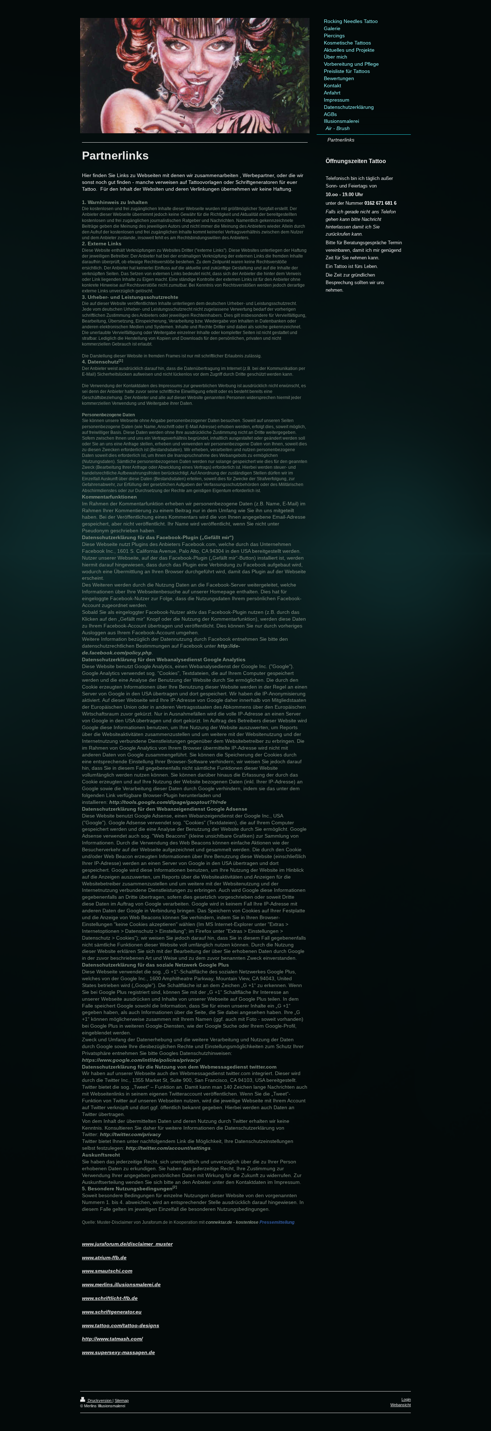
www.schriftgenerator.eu (112, 1312)
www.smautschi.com (107, 1271)
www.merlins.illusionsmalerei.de (121, 1284)
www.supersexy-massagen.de (118, 1352)
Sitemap (122, 1400)
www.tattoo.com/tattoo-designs (120, 1325)
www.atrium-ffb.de (104, 1257)
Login (406, 1399)
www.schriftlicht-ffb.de (110, 1298)
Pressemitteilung (250, 1222)
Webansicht (400, 1404)
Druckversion (100, 1400)
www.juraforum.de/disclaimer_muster (127, 1244)
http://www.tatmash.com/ (112, 1339)
